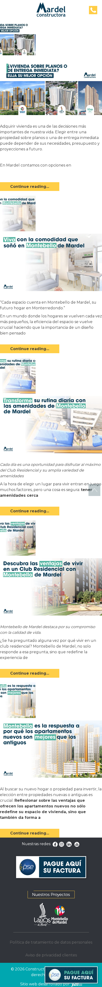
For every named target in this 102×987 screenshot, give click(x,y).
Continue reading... (29, 186)
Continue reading (46, 333)
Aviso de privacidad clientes (51, 955)
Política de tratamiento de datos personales (51, 942)
